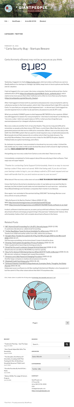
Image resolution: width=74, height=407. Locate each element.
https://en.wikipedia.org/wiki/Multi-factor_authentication (40, 93)
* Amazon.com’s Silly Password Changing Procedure (23, 256)
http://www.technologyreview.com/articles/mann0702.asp (30, 203)
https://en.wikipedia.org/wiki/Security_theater (21, 98)
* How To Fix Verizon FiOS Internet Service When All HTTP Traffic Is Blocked (31, 252)
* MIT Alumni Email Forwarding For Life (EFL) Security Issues (26, 226)
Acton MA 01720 (30, 21)
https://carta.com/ (32, 82)
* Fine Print (7, 402)
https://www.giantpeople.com (41, 391)
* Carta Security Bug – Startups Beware (27, 48)
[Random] (43, 21)
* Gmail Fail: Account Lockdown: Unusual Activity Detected (25, 247)
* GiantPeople (32, 7)
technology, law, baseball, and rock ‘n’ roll (43, 277)
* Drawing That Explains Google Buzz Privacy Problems (24, 243)
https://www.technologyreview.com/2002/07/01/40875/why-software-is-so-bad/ (38, 205)
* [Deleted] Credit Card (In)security (17, 261)
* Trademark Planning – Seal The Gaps (16, 344)
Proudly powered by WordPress (22, 402)
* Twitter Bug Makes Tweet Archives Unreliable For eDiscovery (27, 231)
